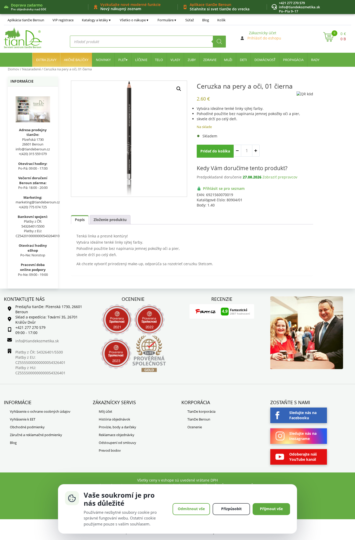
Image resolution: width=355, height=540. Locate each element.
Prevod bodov (110, 450)
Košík (221, 20)
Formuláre (165, 20)
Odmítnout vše (191, 508)
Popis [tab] (80, 219)
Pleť (122, 59)
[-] (237, 150)
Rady (315, 59)
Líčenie (141, 59)
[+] (255, 150)
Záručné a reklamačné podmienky (36, 434)
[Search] (219, 42)
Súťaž (189, 20)
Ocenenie (194, 427)
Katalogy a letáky (95, 20)
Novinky (103, 59)
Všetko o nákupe (133, 20)
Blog (205, 20)
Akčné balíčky (76, 59)
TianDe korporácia (201, 411)
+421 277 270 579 (292, 3)
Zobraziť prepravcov (279, 177)
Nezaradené (31, 69)
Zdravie (209, 59)
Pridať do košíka (215, 151)
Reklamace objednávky (116, 434)
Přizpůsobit (231, 508)
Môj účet (105, 411)
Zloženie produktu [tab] (110, 219)
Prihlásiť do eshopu (264, 38)
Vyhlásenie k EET (22, 419)
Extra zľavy (46, 59)
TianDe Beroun (198, 419)
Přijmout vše (271, 508)
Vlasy (175, 59)
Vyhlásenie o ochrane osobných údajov (40, 411)
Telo (159, 59)
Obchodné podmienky (27, 427)
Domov (13, 69)
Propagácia (293, 59)
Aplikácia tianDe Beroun (26, 20)
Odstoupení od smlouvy (117, 442)
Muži (228, 59)
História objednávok (114, 419)
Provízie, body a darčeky (117, 427)
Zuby (192, 59)
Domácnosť (264, 59)
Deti (243, 59)
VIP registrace (63, 20)
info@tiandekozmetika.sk (299, 7)
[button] (178, 89)
